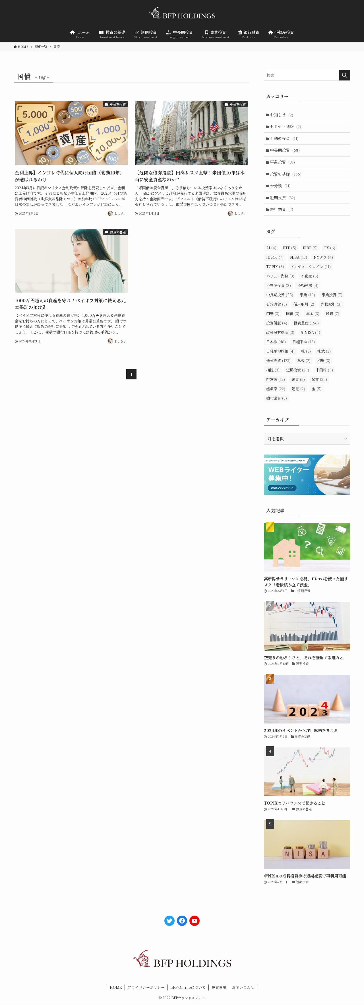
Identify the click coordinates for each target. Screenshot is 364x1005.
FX (329, 247)
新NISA (310, 332)
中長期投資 (285, 150)
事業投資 (282, 162)
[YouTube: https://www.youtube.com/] (194, 921)
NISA (298, 257)
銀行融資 (281, 209)
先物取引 (331, 304)
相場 (323, 360)
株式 (324, 351)
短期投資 (282, 197)
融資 (298, 379)
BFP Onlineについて (188, 987)
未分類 (280, 185)
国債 (292, 313)
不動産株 (307, 285)
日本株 (276, 341)
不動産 (309, 276)
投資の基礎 (285, 174)
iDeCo (275, 257)
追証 (298, 388)
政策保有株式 (280, 332)
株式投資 (278, 360)
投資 (332, 313)
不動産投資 (284, 138)
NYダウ (323, 257)
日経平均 (303, 341)
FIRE (310, 247)
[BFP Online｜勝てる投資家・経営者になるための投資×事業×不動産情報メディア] (182, 14)
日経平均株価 (280, 351)
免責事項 (219, 987)
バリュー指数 (280, 276)
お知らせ (281, 115)
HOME (116, 987)
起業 (319, 379)
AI (271, 247)
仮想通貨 (276, 304)
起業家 (275, 388)
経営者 (275, 379)
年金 (312, 313)
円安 (273, 313)
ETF (289, 247)
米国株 (324, 370)
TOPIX (275, 266)
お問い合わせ (243, 987)
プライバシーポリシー (146, 987)
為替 (304, 360)
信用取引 (303, 304)
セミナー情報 (285, 126)
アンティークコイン (311, 266)
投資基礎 (306, 323)
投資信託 (276, 323)
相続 (273, 370)
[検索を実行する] (344, 75)
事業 (307, 294)
